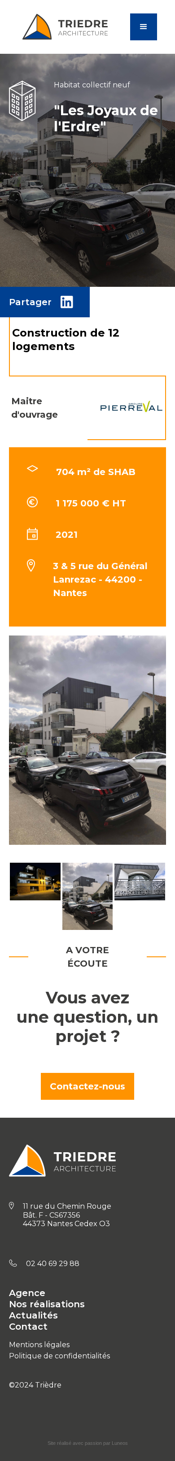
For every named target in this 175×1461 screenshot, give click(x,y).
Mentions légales (39, 1344)
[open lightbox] (35, 896)
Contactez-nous (87, 1086)
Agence (27, 1292)
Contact (28, 1326)
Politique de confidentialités (59, 1356)
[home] (73, 27)
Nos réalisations (47, 1304)
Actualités (33, 1315)
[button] (143, 26)
